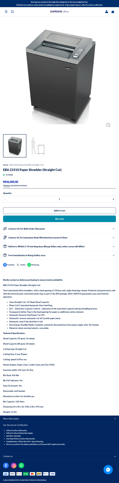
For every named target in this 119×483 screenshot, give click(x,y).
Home (5, 165)
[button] (6, 12)
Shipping (6, 185)
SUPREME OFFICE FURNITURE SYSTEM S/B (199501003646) (27, 480)
